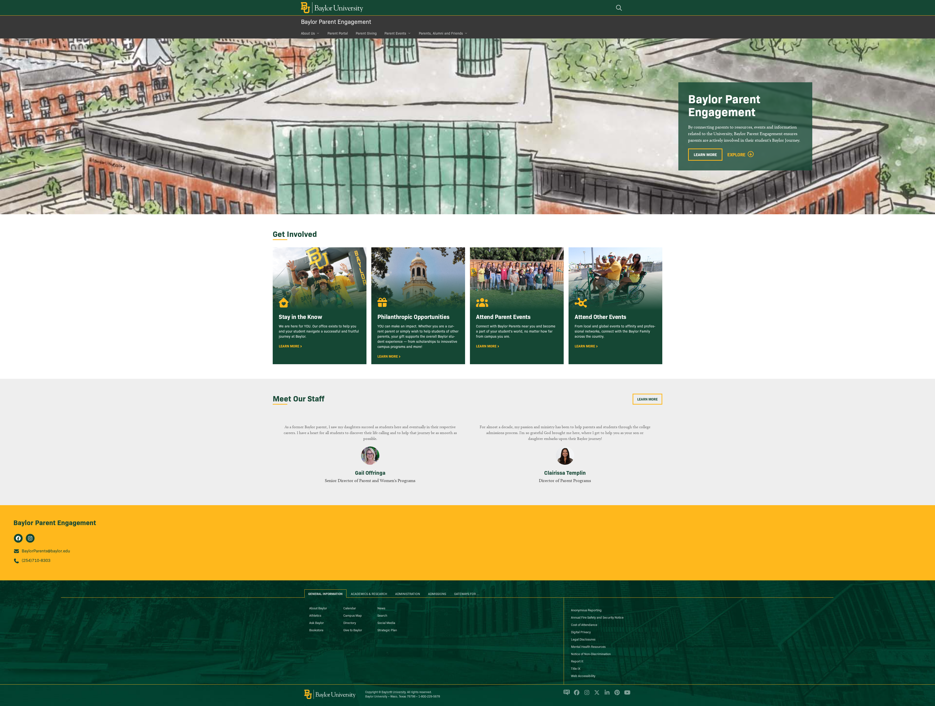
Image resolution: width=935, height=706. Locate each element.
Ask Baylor (316, 622)
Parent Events (395, 33)
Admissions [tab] (437, 593)
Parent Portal (337, 33)
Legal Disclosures (583, 639)
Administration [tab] (407, 593)
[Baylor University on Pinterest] (616, 694)
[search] (620, 7)
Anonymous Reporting (586, 610)
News (381, 608)
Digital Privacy (581, 632)
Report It (577, 661)
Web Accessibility (583, 675)
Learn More (705, 154)
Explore (736, 155)
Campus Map (352, 615)
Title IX (575, 668)
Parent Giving (366, 33)
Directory (349, 622)
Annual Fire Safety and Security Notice (597, 617)
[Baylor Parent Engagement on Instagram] (30, 538)
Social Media (386, 622)
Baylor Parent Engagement (336, 21)
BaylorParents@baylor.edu (46, 550)
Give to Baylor (352, 630)
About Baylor (318, 608)
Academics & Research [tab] (369, 593)
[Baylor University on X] (596, 694)
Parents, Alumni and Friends (441, 33)
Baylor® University (394, 692)
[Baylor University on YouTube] (626, 694)
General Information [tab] (325, 593)
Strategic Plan (387, 630)
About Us (308, 33)
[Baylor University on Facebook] (576, 694)
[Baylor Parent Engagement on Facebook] (18, 538)
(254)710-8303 (36, 560)
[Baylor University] (331, 7)
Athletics (315, 615)
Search (382, 615)
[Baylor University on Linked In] (606, 694)
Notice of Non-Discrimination (591, 653)
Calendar (349, 608)
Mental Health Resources (588, 646)
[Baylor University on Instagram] (586, 694)
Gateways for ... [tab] (466, 593)
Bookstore (316, 630)
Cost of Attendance (584, 624)
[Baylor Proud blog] (566, 694)
